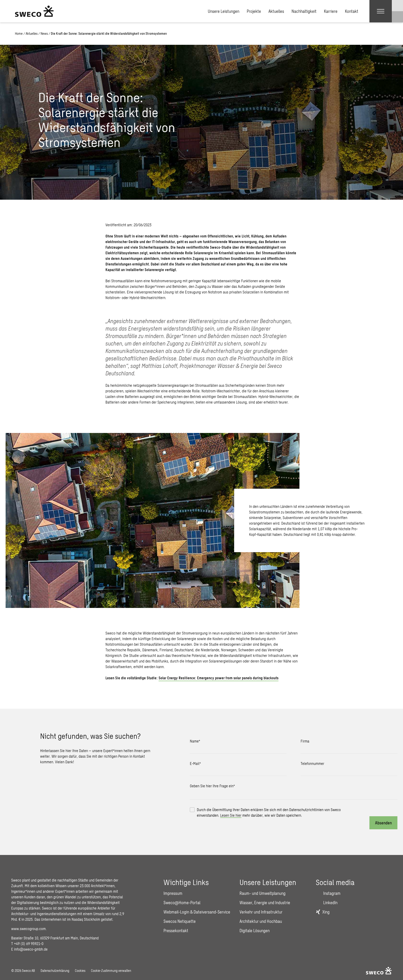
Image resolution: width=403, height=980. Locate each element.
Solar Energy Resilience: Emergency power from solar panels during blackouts (218, 678)
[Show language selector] (397, 5)
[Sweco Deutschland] (34, 11)
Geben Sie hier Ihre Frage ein (212, 786)
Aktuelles (276, 11)
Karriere (330, 11)
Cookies (80, 971)
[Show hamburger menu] (380, 11)
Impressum (172, 893)
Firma (305, 741)
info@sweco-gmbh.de (31, 949)
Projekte (254, 11)
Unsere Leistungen (223, 11)
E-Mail (195, 763)
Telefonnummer (312, 763)
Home (19, 33)
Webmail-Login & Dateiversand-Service (196, 911)
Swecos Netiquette (179, 921)
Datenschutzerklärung (55, 971)
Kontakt (351, 11)
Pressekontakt (175, 930)
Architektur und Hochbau (261, 921)
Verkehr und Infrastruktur (261, 911)
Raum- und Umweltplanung (262, 893)
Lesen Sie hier (230, 815)
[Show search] (397, 16)
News (44, 33)
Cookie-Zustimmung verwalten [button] (111, 971)
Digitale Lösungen (255, 930)
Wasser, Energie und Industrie (265, 902)
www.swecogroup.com (28, 928)
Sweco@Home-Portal (181, 902)
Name (195, 741)
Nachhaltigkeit (304, 11)
